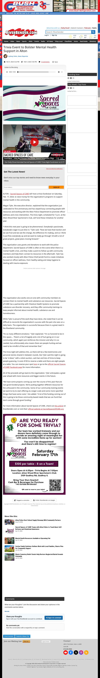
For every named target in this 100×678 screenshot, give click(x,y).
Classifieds (68, 41)
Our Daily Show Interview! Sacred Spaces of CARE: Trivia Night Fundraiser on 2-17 (34, 162)
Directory (93, 41)
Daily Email (65, 28)
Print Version (8, 636)
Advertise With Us (17, 659)
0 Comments (45, 62)
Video (12, 41)
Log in (47, 35)
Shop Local (58, 41)
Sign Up (54, 35)
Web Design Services (46, 659)
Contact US (55, 659)
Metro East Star (47, 661)
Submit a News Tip (22, 636)
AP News (50, 41)
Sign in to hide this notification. (54, 168)
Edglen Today (55, 661)
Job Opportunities (27, 659)
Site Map (62, 659)
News (18, 41)
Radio (94, 28)
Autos (76, 41)
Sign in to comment (54, 618)
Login (43, 641)
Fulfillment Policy (90, 659)
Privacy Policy (81, 659)
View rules (7, 611)
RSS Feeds (69, 659)
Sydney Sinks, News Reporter (18, 56)
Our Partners (37, 659)
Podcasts (87, 28)
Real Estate (84, 41)
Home (6, 41)
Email (47, 641)
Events (36, 41)
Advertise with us (53, 28)
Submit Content (77, 28)
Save (56, 62)
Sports (24, 41)
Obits (30, 41)
